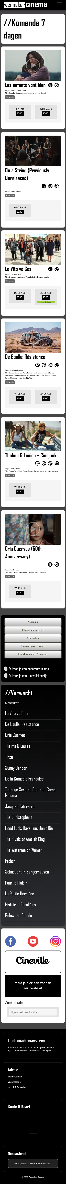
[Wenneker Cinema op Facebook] (10, 945)
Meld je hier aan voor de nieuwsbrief (33, 985)
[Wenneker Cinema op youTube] (33, 945)
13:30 (45, 113)
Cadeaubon (33, 638)
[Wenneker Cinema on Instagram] (55, 945)
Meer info (10, 97)
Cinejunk (33, 622)
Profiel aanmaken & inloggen (33, 654)
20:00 (19, 113)
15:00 (45, 297)
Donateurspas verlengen (33, 646)
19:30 (19, 398)
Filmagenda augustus (33, 630)
